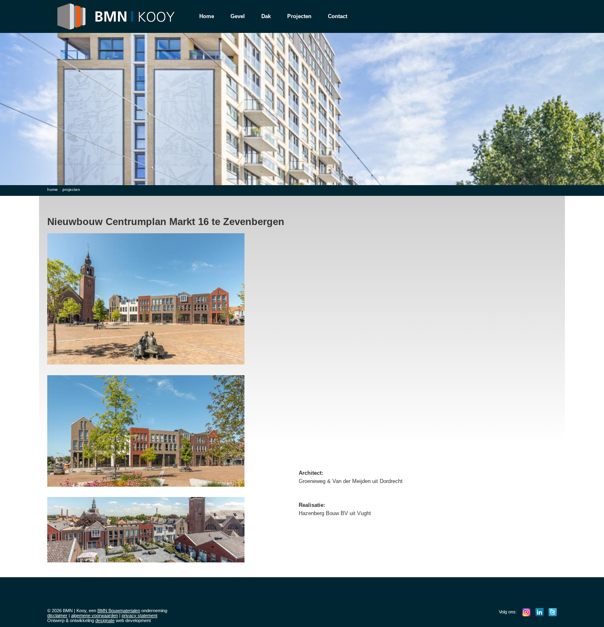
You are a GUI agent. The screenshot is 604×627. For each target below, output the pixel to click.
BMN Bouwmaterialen (118, 610)
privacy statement (139, 615)
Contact (337, 16)
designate (105, 620)
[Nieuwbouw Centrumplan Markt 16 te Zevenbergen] (148, 367)
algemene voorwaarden (94, 615)
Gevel (238, 16)
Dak (266, 16)
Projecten (299, 16)
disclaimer (57, 615)
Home (206, 16)
